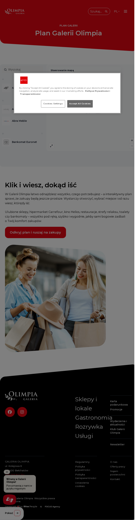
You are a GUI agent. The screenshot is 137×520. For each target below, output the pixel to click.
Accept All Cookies (80, 103)
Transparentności (30, 94)
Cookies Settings (53, 103)
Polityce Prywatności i (97, 91)
